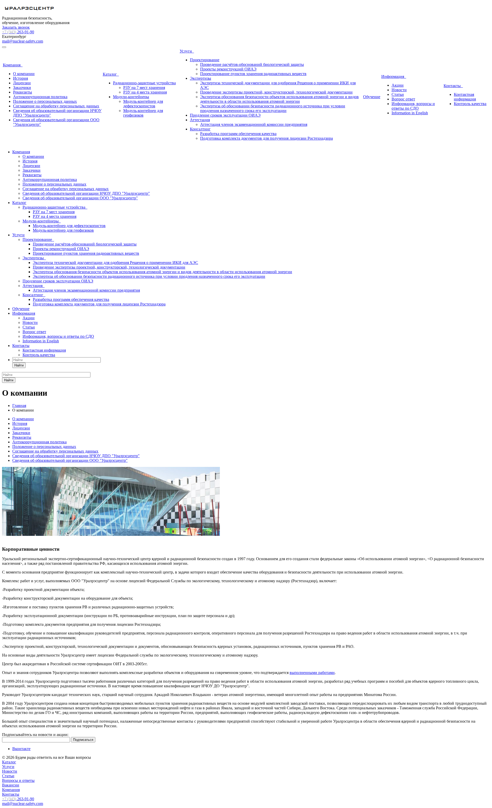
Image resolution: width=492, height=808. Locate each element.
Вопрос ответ (403, 99)
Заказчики (22, 87)
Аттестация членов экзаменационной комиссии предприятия (253, 124)
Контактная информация (465, 96)
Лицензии (22, 83)
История (20, 78)
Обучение (371, 97)
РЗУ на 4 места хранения (145, 92)
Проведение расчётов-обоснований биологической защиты (252, 64)
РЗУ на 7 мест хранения (144, 87)
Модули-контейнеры (131, 97)
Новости (399, 90)
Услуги (187, 51)
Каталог (111, 74)
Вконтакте (21, 748)
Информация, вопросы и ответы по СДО (413, 105)
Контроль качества (470, 103)
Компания (13, 65)
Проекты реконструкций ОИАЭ (228, 69)
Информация (393, 76)
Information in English (410, 113)
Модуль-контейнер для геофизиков (143, 112)
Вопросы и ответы (18, 780)
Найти (19, 365)
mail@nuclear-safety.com (22, 41)
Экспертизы (200, 78)
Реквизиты (22, 92)
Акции (398, 85)
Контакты (453, 86)
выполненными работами (312, 672)
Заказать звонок (16, 27)
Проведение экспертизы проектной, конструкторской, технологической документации (276, 92)
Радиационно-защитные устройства (144, 83)
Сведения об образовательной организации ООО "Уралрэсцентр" (80, 198)
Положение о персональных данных (45, 101)
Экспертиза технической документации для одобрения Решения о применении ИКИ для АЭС (115, 262)
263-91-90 (18, 32)
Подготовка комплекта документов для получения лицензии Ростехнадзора (266, 138)
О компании (24, 73)
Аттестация (200, 120)
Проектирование (204, 60)
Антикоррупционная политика (40, 97)
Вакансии (10, 785)
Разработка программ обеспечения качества (238, 133)
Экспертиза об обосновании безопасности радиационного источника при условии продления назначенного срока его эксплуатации (272, 108)
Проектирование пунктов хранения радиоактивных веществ (253, 73)
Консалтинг (200, 129)
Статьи (398, 94)
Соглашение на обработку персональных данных (56, 106)
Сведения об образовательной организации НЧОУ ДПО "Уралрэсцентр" (86, 193)
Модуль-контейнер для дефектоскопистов (143, 103)
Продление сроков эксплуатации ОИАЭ (225, 115)
